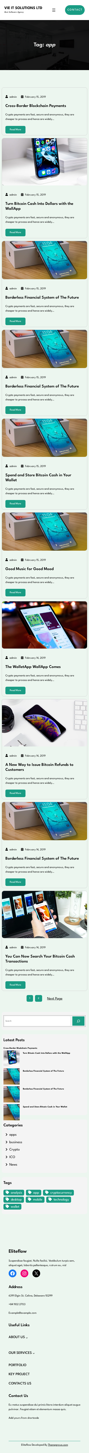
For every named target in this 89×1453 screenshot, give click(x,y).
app (36, 1192)
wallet (15, 1206)
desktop (16, 1199)
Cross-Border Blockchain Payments (35, 106)
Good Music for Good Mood (29, 569)
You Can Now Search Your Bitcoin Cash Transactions (40, 959)
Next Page (54, 998)
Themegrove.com (58, 1445)
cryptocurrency (61, 1192)
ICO (12, 1157)
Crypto (14, 1149)
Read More (15, 130)
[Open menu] (53, 10)
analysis (16, 1192)
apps (13, 1134)
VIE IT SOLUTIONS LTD (23, 8)
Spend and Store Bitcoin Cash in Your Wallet (38, 477)
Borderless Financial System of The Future (42, 297)
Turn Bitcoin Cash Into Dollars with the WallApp (39, 206)
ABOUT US (17, 1337)
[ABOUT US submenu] (27, 1338)
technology (61, 1199)
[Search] (78, 1021)
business (15, 1142)
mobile (37, 1199)
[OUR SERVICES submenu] (34, 1353)
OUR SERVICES (20, 1353)
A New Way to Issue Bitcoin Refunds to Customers (39, 767)
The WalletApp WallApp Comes (33, 667)
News (13, 1164)
